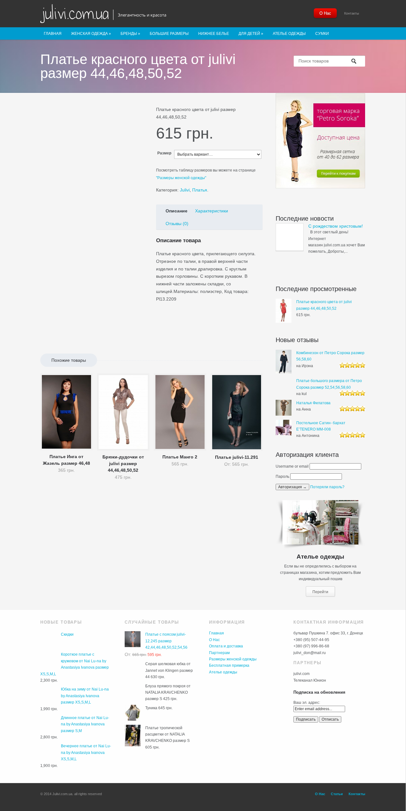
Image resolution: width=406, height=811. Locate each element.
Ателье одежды (289, 33)
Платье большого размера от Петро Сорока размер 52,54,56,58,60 (329, 384)
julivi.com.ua (108, 14)
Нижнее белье (213, 33)
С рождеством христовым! (335, 226)
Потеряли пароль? (327, 487)
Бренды (130, 33)
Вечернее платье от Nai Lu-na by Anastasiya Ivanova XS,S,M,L (86, 752)
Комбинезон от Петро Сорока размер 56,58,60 (330, 356)
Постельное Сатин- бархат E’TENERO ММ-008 (320, 426)
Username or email (292, 466)
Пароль (282, 476)
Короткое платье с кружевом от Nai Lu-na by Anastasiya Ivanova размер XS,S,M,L (74, 664)
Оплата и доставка (226, 646)
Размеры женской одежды (233, 659)
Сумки (322, 33)
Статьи (337, 794)
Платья (199, 189)
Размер (164, 153)
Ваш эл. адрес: (306, 702)
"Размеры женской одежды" (181, 178)
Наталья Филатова (313, 403)
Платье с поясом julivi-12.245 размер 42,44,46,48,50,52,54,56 (166, 641)
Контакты (351, 13)
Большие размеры (169, 33)
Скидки (67, 634)
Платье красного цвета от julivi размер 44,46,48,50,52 (324, 305)
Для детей (251, 33)
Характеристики (211, 210)
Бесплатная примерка (229, 665)
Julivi (185, 189)
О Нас (325, 13)
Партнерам (219, 653)
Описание (176, 210)
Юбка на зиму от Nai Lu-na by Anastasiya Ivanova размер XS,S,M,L (85, 695)
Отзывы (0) (177, 223)
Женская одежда (91, 33)
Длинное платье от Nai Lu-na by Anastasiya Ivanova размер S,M (85, 724)
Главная (53, 33)
